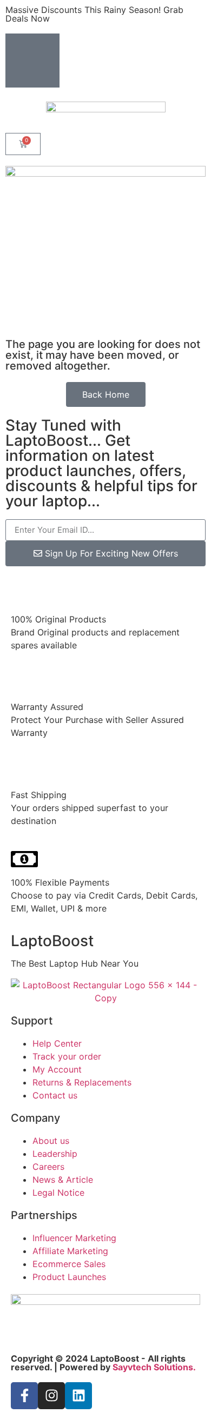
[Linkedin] (78, 1395)
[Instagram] (51, 1395)
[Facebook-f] (24, 1395)
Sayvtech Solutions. (154, 1367)
